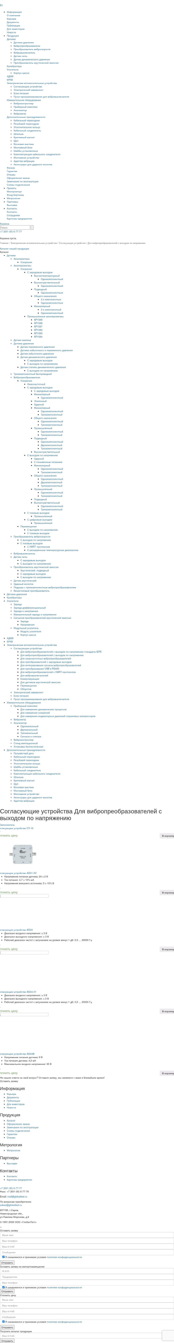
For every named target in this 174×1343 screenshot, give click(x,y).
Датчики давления (24, 42)
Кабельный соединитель (27, 130)
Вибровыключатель (24, 52)
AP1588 (38, 323)
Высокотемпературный (47, 275)
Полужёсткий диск (24, 753)
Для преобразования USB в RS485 (39, 668)
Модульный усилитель (26, 628)
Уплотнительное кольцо (27, 127)
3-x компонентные (51, 299)
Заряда (18, 604)
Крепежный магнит (24, 137)
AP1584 (38, 336)
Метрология (13, 198)
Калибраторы (14, 66)
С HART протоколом (38, 546)
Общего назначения (45, 296)
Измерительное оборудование (24, 100)
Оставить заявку (9, 1081)
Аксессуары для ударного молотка (33, 164)
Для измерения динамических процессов (43, 709)
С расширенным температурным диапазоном (52, 550)
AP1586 (38, 329)
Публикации (13, 25)
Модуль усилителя (30, 631)
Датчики (11, 39)
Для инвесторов (15, 28)
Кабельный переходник (27, 120)
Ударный (39, 404)
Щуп (16, 140)
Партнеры (12, 201)
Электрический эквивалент (28, 89)
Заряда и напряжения (26, 611)
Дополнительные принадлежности (26, 117)
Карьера (11, 18)
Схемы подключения (18, 184)
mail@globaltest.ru (17, 1196)
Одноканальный (29, 726)
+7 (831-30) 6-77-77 (11, 231)
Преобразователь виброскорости (32, 49)
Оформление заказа (18, 178)
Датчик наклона (22, 340)
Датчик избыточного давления (37, 353)
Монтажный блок (23, 147)
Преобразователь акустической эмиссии (36, 62)
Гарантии (12, 171)
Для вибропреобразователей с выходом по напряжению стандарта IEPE (61, 651)
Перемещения (28, 526)
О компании (13, 15)
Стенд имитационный (26, 743)
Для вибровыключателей (34, 675)
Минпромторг (14, 191)
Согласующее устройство (28, 86)
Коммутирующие (29, 678)
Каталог (11, 1120)
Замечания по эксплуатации (22, 181)
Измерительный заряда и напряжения (35, 614)
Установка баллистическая (28, 746)
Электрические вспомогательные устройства (32, 83)
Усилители (13, 69)
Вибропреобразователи (27, 45)
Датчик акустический (25, 580)
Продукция (13, 35)
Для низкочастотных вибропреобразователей (45, 658)
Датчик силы (20, 56)
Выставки (12, 205)
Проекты (11, 188)
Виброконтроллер (23, 103)
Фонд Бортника (15, 194)
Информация (14, 12)
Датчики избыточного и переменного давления (46, 350)
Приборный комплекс (26, 106)
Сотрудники (13, 215)
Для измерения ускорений (35, 712)
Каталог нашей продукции (14, 248)
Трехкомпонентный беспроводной (33, 374)
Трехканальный (29, 733)
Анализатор (20, 110)
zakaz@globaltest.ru (11, 1205)
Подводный (40, 289)
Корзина (4, 223)
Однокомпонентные (52, 292)
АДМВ (10, 76)
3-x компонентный (51, 309)
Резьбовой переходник (26, 123)
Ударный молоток (23, 584)
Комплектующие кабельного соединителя (37, 154)
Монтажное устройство (26, 157)
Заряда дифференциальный (30, 607)
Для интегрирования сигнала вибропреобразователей (50, 665)
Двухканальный (29, 729)
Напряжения (27, 624)
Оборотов (25, 689)
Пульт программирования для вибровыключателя (41, 96)
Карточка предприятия (19, 218)
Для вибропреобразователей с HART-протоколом (48, 672)
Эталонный (40, 401)
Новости (11, 32)
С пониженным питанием (48, 462)
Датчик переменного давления (37, 346)
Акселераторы (22, 258)
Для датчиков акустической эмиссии (40, 682)
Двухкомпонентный (51, 445)
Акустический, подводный (34, 570)
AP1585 (38, 333)
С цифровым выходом (39, 519)
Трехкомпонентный (51, 414)
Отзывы (11, 174)
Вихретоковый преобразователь (31, 590)
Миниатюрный (42, 306)
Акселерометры (22, 265)
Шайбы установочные (26, 150)
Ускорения (26, 262)
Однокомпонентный (52, 279)
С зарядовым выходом (40, 272)
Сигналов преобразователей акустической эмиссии (42, 617)
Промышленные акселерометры (45, 316)
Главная (4, 243)
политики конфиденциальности (64, 1257)
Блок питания (21, 93)
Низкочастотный (36, 384)
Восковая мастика (24, 144)
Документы (13, 22)
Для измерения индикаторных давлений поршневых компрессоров (57, 716)
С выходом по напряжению (42, 363)
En (1, 5)
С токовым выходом (38, 512)
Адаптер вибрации (24, 161)
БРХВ (10, 79)
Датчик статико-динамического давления (43, 367)
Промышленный (43, 428)
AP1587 (38, 326)
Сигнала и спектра (30, 736)
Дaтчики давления (17, 594)
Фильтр (11, 167)
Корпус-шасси (21, 73)
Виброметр (20, 113)
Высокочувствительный (47, 282)
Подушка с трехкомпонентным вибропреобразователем (45, 587)
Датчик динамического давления (32, 59)
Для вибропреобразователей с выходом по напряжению (52, 655)
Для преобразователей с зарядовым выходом (46, 661)
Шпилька (18, 134)
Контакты (12, 208)
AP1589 (38, 319)
